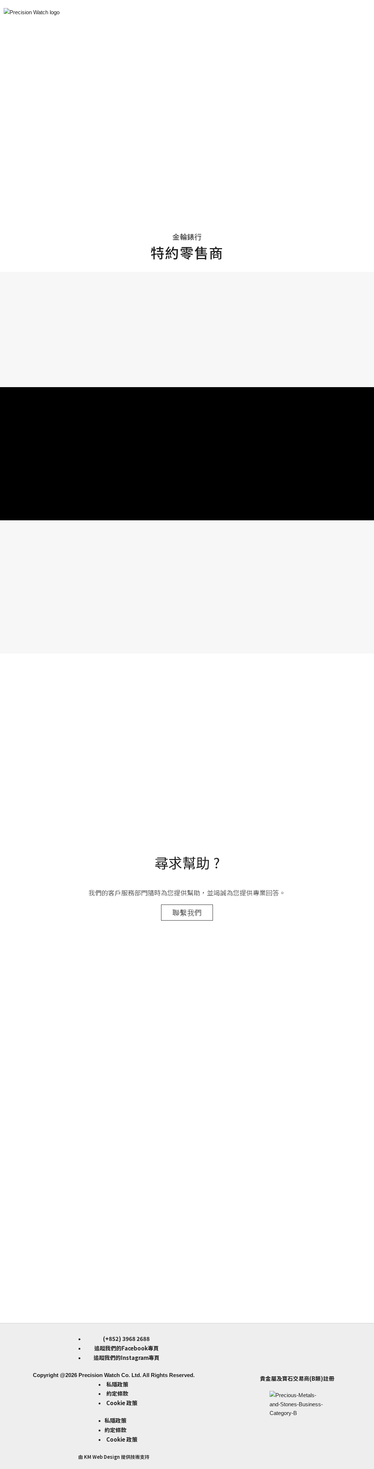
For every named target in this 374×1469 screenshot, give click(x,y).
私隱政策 (117, 1384)
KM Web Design (102, 1456)
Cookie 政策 (121, 1403)
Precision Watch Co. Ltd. (109, 1375)
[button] (187, 180)
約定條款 (117, 1393)
